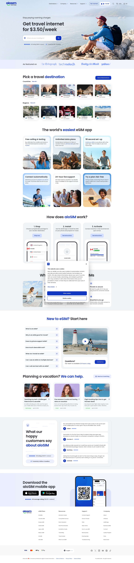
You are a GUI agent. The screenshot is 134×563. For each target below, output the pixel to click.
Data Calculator (62, 522)
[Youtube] (103, 551)
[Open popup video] (85, 341)
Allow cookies (67, 293)
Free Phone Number (63, 525)
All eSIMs (40, 515)
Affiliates (106, 518)
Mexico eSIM (41, 532)
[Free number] (37, 152)
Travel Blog (61, 532)
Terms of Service (60, 558)
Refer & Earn (106, 539)
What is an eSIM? (63, 539)
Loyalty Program (107, 532)
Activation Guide (63, 515)
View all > (34, 81)
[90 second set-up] (97, 152)
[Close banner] (86, 264)
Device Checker (85, 518)
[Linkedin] (99, 551)
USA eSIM (40, 539)
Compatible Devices (63, 518)
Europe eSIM (41, 522)
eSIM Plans (41, 511)
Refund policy (85, 532)
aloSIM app (106, 522)
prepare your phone (43, 180)
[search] (58, 38)
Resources (62, 511)
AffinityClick (39, 558)
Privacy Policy (69, 558)
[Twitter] (95, 551)
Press (105, 536)
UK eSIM (40, 536)
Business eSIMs (107, 525)
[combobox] (42, 38)
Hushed (27, 145)
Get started (94, 4)
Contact (106, 529)
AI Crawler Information (49, 558)
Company (107, 511)
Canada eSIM (41, 518)
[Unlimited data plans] (67, 152)
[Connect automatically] (37, 190)
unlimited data (69, 144)
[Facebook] (92, 551)
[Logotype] (11, 4)
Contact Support (86, 515)
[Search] (113, 3)
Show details (51, 286)
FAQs (83, 522)
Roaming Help (85, 536)
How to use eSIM (86, 529)
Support (84, 511)
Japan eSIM (41, 529)
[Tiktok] (110, 551)
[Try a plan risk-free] (97, 190)
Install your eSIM (89, 142)
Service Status (77, 558)
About (105, 515)
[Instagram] (106, 551)
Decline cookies (67, 298)
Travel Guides (62, 536)
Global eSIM (41, 525)
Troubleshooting (86, 539)
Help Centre (85, 525)
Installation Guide (63, 529)
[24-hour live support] (67, 190)
